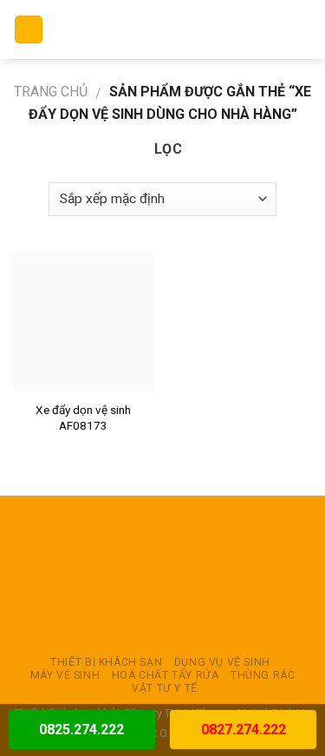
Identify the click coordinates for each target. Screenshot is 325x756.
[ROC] (162, 29)
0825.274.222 (81, 729)
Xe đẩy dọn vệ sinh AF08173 (83, 417)
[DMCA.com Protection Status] (163, 576)
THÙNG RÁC (263, 675)
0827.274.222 (243, 729)
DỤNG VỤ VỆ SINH (222, 662)
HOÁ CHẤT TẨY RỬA (165, 675)
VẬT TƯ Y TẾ (165, 688)
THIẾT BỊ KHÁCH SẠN (106, 662)
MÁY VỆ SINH (65, 675)
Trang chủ (51, 91)
